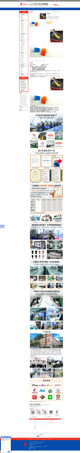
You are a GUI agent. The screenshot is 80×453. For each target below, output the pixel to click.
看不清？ (43, 434)
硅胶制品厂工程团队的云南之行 (23, 102)
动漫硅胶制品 (22, 20)
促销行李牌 (22, 56)
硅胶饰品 (22, 40)
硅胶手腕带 (22, 47)
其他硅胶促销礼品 (23, 63)
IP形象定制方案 (23, 81)
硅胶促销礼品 (22, 52)
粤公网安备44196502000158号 (40, 445)
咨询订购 (49, 22)
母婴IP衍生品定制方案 (23, 87)
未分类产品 (22, 73)
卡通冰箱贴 (22, 24)
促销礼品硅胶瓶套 (45, 414)
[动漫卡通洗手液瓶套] (38, 413)
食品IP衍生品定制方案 (23, 84)
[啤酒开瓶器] (32, 414)
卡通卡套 (22, 29)
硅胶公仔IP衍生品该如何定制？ (23, 103)
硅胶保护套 (22, 18)
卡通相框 (22, 32)
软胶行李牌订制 (23, 43)
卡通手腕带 (22, 28)
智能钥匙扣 (22, 36)
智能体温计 (22, 37)
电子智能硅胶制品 (23, 33)
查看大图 (32, 60)
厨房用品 (22, 71)
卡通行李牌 (22, 25)
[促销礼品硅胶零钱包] (50, 413)
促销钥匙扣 (22, 55)
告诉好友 (44, 60)
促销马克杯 (22, 59)
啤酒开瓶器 (32, 415)
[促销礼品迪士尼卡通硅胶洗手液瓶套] (57, 413)
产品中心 (49, 11)
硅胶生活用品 (22, 66)
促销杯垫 (22, 60)
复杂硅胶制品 (22, 14)
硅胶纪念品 (22, 64)
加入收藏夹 (36, 60)
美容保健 (22, 70)
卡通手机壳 (22, 21)
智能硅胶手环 (22, 35)
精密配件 (22, 17)
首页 (46, 11)
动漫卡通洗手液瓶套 (39, 414)
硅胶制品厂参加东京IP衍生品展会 (24, 95)
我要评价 (40, 60)
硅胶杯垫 (22, 48)
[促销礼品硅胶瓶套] (44, 413)
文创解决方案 (22, 90)
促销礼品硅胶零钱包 (51, 414)
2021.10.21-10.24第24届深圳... (23, 94)
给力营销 (48, 445)
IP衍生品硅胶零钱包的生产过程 (23, 104)
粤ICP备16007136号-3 (34, 445)
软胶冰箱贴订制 (23, 44)
